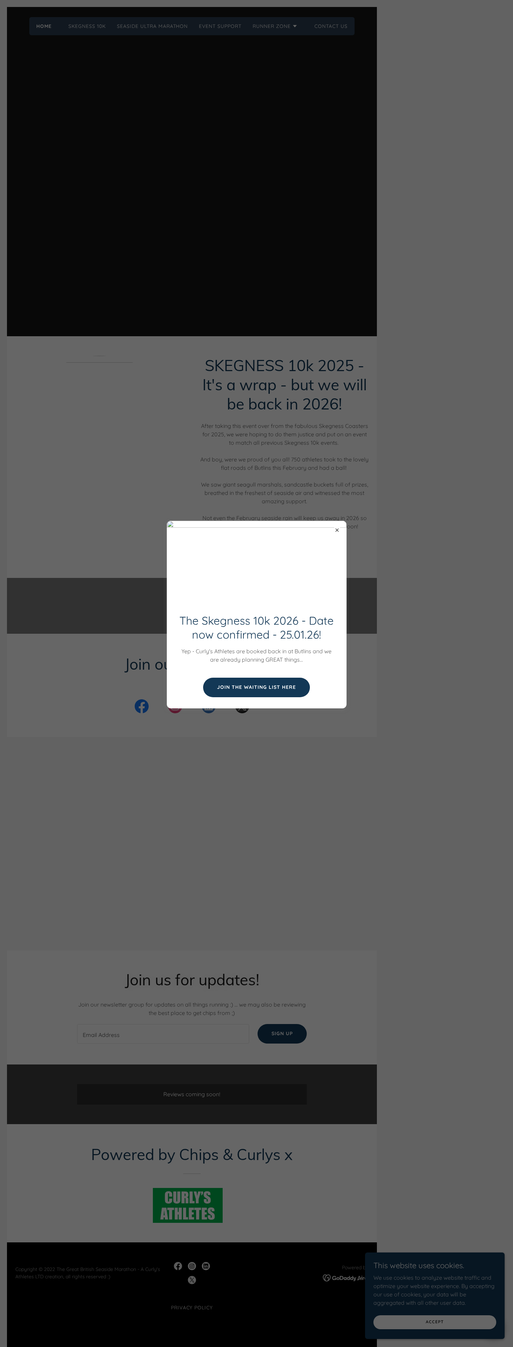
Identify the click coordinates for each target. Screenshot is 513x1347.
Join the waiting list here (256, 687)
